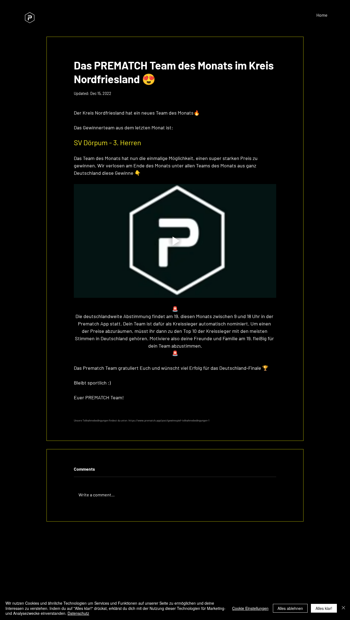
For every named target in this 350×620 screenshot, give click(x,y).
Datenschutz (78, 613)
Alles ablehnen (290, 608)
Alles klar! (324, 608)
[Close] (343, 608)
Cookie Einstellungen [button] (250, 608)
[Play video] (175, 241)
